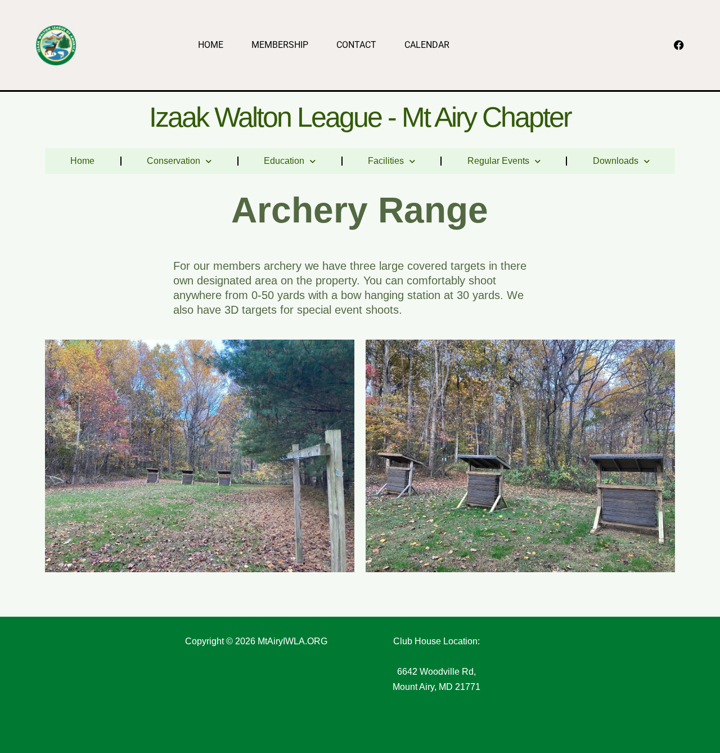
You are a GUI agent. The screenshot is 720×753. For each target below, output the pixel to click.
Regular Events (498, 161)
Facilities (386, 161)
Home (210, 44)
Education (284, 161)
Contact (356, 44)
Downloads (615, 161)
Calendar (426, 44)
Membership (279, 44)
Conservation (173, 161)
